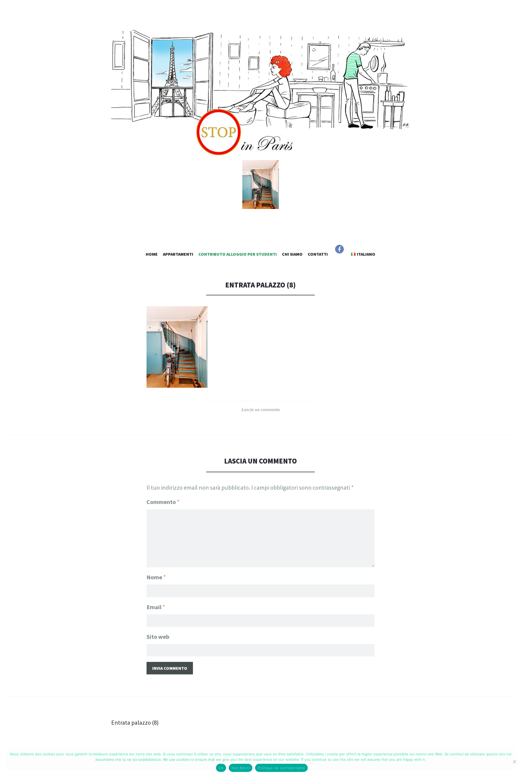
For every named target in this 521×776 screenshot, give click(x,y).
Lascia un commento (261, 409)
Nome (156, 577)
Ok (221, 768)
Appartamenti (178, 254)
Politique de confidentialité (281, 768)
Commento (163, 502)
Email (156, 607)
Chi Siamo (292, 254)
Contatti (318, 254)
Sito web (158, 636)
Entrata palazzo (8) (135, 722)
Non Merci (240, 768)
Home (152, 254)
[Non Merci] (514, 761)
